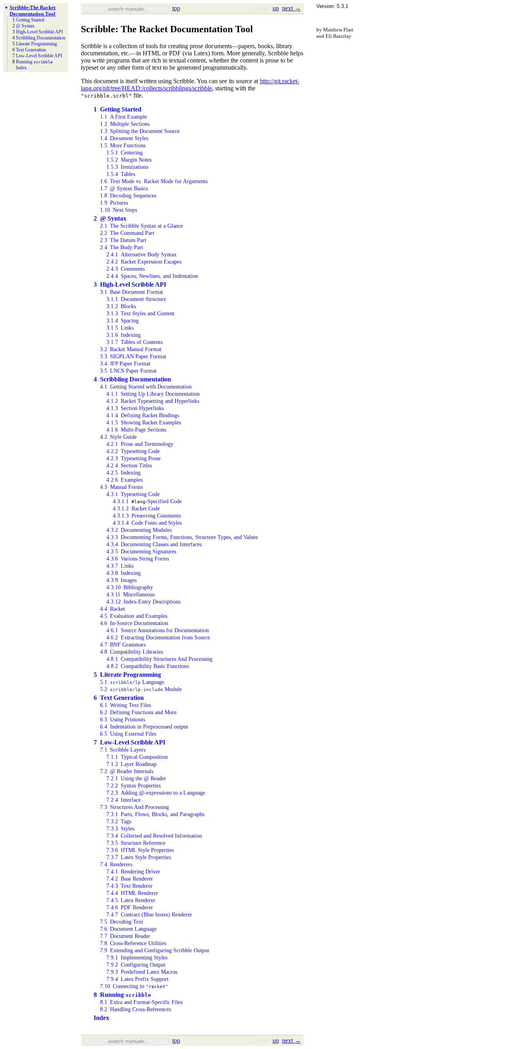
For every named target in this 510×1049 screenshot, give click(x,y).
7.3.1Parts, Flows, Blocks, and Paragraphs (155, 814)
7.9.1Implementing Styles (136, 958)
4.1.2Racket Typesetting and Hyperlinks (152, 401)
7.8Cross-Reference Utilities (133, 943)
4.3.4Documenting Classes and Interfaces (154, 544)
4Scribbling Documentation (132, 379)
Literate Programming (36, 44)
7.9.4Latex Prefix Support (137, 979)
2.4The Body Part (121, 247)
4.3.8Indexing (123, 573)
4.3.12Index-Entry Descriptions (143, 602)
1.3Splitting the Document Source (140, 131)
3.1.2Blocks (121, 306)
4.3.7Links (119, 566)
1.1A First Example (123, 117)
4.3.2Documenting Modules (139, 530)
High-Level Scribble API (39, 32)
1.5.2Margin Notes (128, 160)
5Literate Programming (127, 674)
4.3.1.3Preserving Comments (147, 516)
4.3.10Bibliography (129, 587)
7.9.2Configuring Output (135, 965)
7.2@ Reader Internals (126, 771)
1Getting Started (117, 109)
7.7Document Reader (125, 936)
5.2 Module (141, 689)
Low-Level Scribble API (39, 56)
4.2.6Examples (124, 480)
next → (291, 8)
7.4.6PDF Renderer (129, 907)
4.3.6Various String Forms (137, 559)
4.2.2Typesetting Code (133, 451)
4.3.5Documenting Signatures (141, 552)
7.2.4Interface (123, 800)
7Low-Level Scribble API (129, 742)
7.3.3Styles (120, 829)
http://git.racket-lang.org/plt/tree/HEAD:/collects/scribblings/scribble (190, 85)
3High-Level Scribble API (130, 284)
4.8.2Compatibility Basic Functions (147, 666)
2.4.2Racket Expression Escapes (143, 262)
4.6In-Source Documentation (134, 623)
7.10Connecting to (134, 986)
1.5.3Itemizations (127, 167)
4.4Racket (112, 609)
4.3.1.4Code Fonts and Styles (147, 523)
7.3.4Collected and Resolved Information (154, 836)
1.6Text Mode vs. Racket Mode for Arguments (154, 181)
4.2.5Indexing (123, 473)
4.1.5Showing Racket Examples (143, 423)
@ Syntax (25, 26)
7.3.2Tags (118, 821)
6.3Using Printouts (122, 720)
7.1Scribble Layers (122, 750)
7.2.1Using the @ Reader (136, 778)
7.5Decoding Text (121, 922)
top (176, 8)
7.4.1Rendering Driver (133, 872)
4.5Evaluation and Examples (133, 616)
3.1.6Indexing (123, 335)
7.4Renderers (116, 864)
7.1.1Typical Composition (137, 757)
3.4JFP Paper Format (125, 364)
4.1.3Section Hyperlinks (135, 408)
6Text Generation (119, 697)
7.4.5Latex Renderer (130, 900)
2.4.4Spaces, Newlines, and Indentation (152, 276)
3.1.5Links (119, 328)
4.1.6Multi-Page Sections (136, 430)
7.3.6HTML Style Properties (140, 850)
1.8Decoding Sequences (128, 196)
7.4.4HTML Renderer (132, 893)
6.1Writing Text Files (125, 705)
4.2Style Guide (118, 437)
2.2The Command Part (127, 233)
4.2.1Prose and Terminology (139, 444)
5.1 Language (132, 682)
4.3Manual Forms (121, 487)
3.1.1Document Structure (136, 299)
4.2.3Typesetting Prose (133, 458)
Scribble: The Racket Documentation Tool (32, 10)
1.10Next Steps (118, 210)
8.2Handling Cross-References (135, 1009)
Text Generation (31, 50)
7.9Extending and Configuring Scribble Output (154, 950)
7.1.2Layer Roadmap (131, 764)
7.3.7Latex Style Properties (138, 857)
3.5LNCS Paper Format (128, 371)
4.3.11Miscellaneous (130, 595)
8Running (122, 994)
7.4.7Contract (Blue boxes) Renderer (149, 915)
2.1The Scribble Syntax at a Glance (141, 226)
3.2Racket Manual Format (130, 349)
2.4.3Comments (125, 269)
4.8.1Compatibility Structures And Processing (159, 659)
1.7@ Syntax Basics (124, 188)
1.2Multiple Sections (124, 124)
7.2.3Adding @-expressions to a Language (155, 793)
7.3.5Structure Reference (135, 843)
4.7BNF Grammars (123, 645)
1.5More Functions (122, 145)
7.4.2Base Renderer (129, 879)
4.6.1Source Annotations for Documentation (157, 630)
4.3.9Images (121, 580)
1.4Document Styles (124, 138)
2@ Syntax (110, 218)
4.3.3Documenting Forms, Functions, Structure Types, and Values (182, 537)
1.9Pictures (114, 203)
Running (34, 61)
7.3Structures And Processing (134, 807)
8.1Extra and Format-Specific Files (141, 1002)
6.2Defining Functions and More (138, 712)
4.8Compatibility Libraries (131, 652)
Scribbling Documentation (40, 38)
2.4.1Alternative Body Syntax (141, 255)
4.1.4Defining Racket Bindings (142, 415)
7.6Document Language (128, 929)
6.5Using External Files (128, 734)
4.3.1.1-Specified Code (147, 501)
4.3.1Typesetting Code (133, 494)
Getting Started (30, 20)
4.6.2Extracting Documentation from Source (158, 638)
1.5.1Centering (124, 153)
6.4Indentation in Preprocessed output (144, 727)
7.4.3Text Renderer (129, 886)
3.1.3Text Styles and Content (140, 313)
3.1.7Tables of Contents (134, 342)
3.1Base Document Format (131, 292)
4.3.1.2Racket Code (136, 509)
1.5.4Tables (120, 174)
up (276, 8)
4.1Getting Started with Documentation (146, 387)
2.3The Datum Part (123, 240)
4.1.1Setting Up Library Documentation (153, 394)
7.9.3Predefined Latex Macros (141, 972)
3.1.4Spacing (122, 321)
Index (21, 67)
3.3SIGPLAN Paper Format (133, 356)
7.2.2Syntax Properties (133, 786)
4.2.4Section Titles (129, 466)
